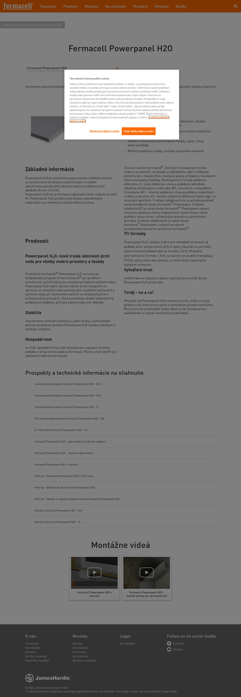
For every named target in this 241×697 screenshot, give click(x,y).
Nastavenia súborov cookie (104, 130)
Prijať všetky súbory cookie (139, 131)
